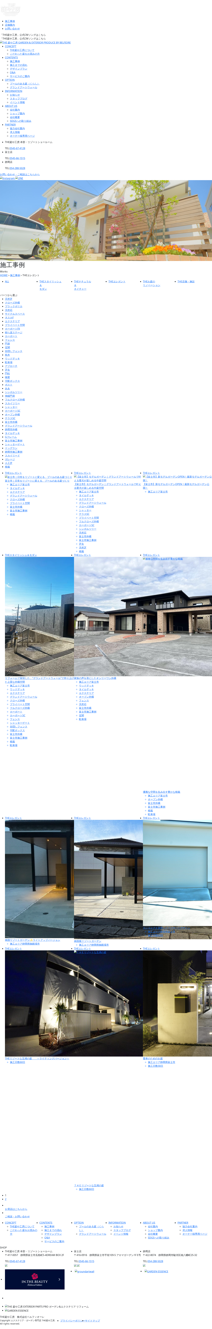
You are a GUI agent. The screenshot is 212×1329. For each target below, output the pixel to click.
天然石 (8, 310)
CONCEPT (10, 46)
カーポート (11, 336)
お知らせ (15, 95)
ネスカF (9, 317)
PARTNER (10, 124)
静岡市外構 (11, 429)
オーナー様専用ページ (22, 136)
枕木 (7, 355)
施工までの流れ (18, 65)
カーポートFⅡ (12, 328)
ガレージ (10, 459)
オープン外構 (12, 414)
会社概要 (15, 117)
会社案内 (15, 109)
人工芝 (8, 463)
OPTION (10, 80)
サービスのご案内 (20, 76)
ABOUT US (11, 106)
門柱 (7, 373)
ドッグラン (11, 448)
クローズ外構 (12, 302)
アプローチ (11, 366)
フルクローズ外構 (15, 399)
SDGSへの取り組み (20, 121)
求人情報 (15, 132)
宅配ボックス (12, 381)
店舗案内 (10, 25)
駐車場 (8, 362)
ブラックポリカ (13, 306)
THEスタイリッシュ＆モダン (21, 555)
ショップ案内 (17, 113)
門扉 (7, 343)
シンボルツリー (13, 392)
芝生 (7, 369)
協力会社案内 (17, 128)
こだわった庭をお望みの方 (25, 53)
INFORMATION (13, 91)
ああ (7, 388)
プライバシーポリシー (72, 1320)
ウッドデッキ (12, 358)
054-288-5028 (17, 168)
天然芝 (8, 299)
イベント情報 (17, 102)
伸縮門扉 (10, 396)
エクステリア (12, 321)
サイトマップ (92, 1320)
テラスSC (10, 418)
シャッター (11, 407)
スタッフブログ (18, 98)
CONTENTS (11, 57)
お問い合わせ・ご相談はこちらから (20, 174)
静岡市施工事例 (13, 452)
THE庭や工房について (22, 50)
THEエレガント (13, 473)
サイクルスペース (15, 314)
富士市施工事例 (13, 440)
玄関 (7, 347)
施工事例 (10, 21)
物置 (7, 377)
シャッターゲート (15, 444)
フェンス (10, 340)
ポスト (8, 384)
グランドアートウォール (23, 87)
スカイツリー (12, 403)
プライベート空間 (15, 325)
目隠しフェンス (13, 351)
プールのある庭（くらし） (25, 83)
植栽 (7, 466)
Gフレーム (11, 437)
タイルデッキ (12, 433)
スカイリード (12, 455)
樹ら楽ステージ (13, 332)
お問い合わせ (12, 28)
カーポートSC (12, 410)
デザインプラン (18, 68)
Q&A (12, 72)
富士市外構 (11, 422)
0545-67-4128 (17, 148)
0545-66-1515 (17, 158)
